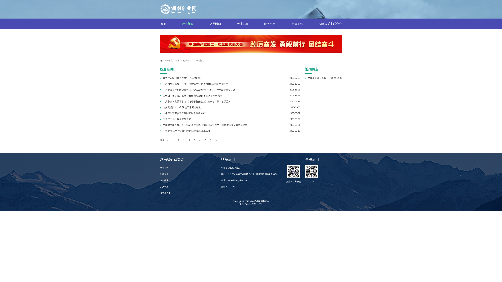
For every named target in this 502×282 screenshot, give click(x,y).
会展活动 (215, 23)
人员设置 (164, 187)
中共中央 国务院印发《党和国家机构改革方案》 (188, 131)
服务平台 (270, 23)
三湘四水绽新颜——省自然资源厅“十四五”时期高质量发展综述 (195, 84)
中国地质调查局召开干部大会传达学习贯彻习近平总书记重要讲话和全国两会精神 (205, 125)
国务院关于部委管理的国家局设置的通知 (184, 113)
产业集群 (242, 23)
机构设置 (164, 174)
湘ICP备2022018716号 (251, 204)
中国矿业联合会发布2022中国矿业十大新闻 (318, 78)
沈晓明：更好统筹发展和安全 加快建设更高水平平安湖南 (192, 95)
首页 (163, 23)
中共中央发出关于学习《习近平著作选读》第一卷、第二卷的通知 (197, 101)
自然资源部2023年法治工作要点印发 (182, 107)
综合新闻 (200, 60)
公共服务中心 (166, 193)
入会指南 (164, 180)
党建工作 (297, 23)
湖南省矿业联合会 (330, 23)
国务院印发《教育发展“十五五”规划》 (182, 78)
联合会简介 (165, 168)
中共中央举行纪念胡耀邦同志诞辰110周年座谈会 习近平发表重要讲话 (199, 90)
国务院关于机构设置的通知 (177, 119)
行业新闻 (187, 23)
